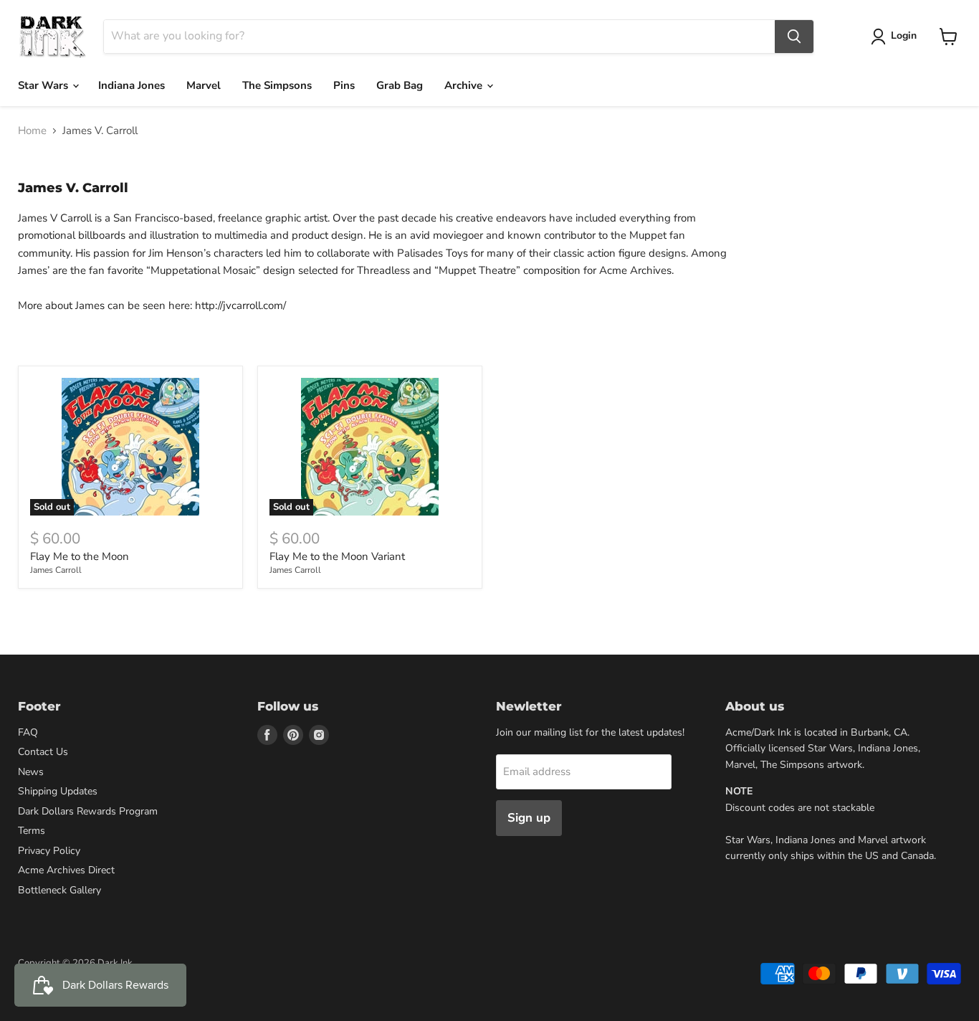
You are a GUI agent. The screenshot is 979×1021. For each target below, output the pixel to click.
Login (904, 35)
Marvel (203, 85)
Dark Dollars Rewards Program (88, 811)
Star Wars (44, 85)
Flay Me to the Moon (79, 556)
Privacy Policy (49, 851)
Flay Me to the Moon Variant (337, 556)
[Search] (794, 36)
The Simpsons (277, 85)
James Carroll (56, 570)
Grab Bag (399, 85)
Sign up (528, 817)
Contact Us (43, 752)
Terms (31, 830)
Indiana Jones (131, 85)
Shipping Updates (57, 791)
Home (32, 131)
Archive (464, 85)
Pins (344, 85)
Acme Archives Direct (66, 870)
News (31, 772)
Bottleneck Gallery (59, 890)
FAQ (28, 732)
